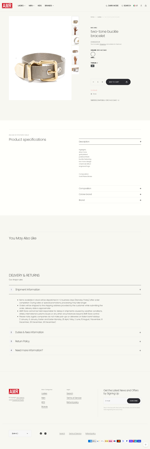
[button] (126, 5)
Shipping (103, 44)
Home (92, 17)
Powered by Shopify (18, 400)
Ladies (99, 17)
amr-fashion (20, 397)
